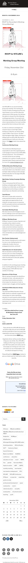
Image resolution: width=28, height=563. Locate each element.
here (10, 141)
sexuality (17, 488)
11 (7, 512)
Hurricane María (18, 462)
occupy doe (13, 477)
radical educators (8, 488)
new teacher (18, 468)
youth (11, 494)
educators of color (8, 459)
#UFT (4, 448)
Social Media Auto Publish (8, 562)
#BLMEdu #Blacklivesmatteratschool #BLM (13, 432)
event (16, 459)
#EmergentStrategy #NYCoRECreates (13, 442)
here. (21, 335)
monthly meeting (8, 468)
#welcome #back (13, 448)
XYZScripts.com (22, 562)
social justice (6, 491)
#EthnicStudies (19, 445)
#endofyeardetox (8, 445)
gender (10, 462)
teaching (5, 494)
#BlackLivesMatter (15, 429)
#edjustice (6, 436)
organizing (21, 477)
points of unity (7, 480)
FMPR (22, 459)
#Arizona (5, 429)
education (14, 457)
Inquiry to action (7, 465)
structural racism (17, 491)
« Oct (7, 520)
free (4, 462)
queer (21, 483)
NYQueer (5, 477)
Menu (14, 9)
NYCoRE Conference (15, 474)
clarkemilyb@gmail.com (16, 162)
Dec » (21, 520)
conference (6, 457)
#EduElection (6, 439)
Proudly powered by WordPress (10, 558)
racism (14, 486)
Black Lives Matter (8, 454)
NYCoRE (5, 474)
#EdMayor (14, 436)
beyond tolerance (8, 451)
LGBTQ (21, 465)
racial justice (6, 486)
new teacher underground (10, 471)
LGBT (15, 465)
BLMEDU (17, 454)
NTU (21, 471)
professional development (10, 483)
